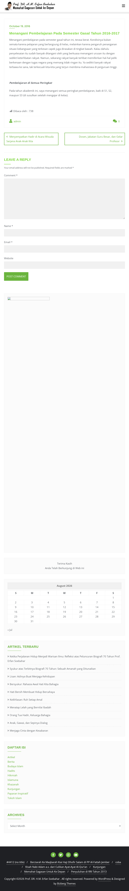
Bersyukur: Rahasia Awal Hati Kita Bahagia (34, 684)
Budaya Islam (15, 766)
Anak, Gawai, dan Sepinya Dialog (29, 722)
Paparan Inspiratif (18, 793)
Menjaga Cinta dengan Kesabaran (29, 730)
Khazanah (13, 784)
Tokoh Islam (15, 798)
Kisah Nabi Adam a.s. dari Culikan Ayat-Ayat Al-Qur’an (56, 866)
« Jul (10, 629)
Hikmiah (12, 775)
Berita (11, 761)
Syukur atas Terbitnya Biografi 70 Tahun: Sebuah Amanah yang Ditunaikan (53, 668)
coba (118, 862)
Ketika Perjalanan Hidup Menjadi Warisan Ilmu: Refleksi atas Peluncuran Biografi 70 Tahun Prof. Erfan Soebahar (64, 659)
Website (8, 258)
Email (8, 242)
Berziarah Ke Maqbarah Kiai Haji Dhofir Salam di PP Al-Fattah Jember (70, 862)
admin (17, 121)
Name (8, 226)
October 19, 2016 (19, 26)
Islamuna (13, 779)
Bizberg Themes (66, 883)
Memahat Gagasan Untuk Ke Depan (44, 871)
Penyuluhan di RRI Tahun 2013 (89, 871)
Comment (10, 175)
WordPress (104, 878)
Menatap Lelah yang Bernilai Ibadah (30, 707)
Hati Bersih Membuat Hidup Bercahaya (32, 692)
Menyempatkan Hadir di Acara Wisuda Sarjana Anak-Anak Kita (30, 139)
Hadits (11, 770)
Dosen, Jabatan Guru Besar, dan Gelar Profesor (101, 139)
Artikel (11, 757)
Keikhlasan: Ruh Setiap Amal (26, 699)
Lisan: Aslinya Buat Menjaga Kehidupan (32, 676)
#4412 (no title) (15, 862)
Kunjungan (14, 789)
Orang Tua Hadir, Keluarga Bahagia (30, 715)
